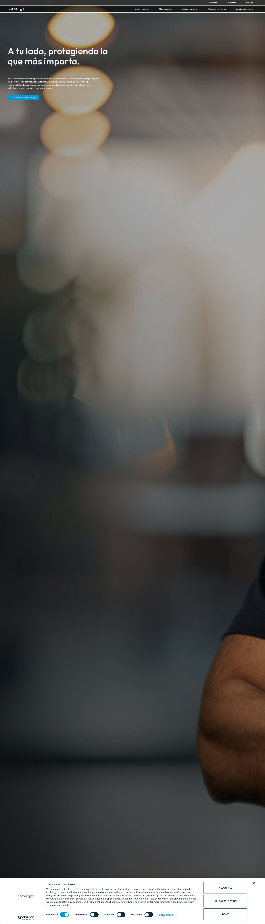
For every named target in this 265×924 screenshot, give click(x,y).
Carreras (212, 2)
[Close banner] (254, 883)
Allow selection (225, 901)
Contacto (231, 2)
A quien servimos (190, 9)
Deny (225, 914)
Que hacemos (166, 9)
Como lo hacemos (217, 9)
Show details (166, 914)
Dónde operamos (244, 9)
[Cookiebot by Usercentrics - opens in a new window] (26, 918)
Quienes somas (142, 9)
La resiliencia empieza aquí (23, 97)
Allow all (225, 888)
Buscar (249, 2)
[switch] (94, 914)
